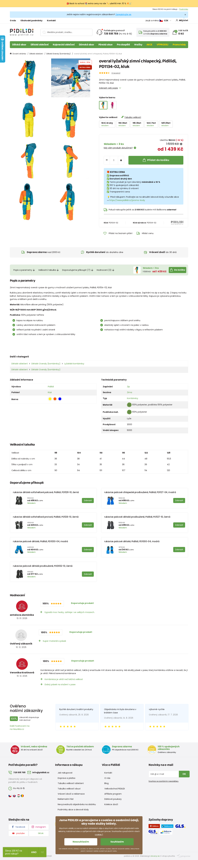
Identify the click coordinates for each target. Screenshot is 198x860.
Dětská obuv (19, 45)
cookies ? (99, 834)
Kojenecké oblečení (64, 45)
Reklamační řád (65, 799)
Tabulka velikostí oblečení (71, 783)
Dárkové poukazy (113, 799)
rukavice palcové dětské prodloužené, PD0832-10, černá (42, 565)
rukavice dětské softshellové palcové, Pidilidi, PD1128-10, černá (46, 492)
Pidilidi (51, 386)
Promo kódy (179, 45)
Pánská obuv (105, 45)
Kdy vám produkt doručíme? (118, 147)
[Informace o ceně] (181, 144)
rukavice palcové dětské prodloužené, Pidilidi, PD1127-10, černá (137, 516)
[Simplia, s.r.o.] (183, 856)
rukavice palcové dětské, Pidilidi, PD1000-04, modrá (131, 541)
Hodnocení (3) (104, 270)
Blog (106, 783)
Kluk (50, 392)
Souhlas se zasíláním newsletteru (163, 781)
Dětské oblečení (40, 45)
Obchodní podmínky (31, 20)
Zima (129, 392)
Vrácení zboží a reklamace (71, 793)
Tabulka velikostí (132, 117)
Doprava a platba (66, 778)
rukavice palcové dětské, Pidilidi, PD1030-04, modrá (40, 541)
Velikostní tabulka (47, 270)
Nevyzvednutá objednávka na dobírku (77, 804)
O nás (13, 20)
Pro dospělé (123, 45)
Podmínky (183, 9)
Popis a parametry (22, 270)
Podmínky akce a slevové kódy (73, 809)
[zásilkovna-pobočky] (155, 826)
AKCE (149, 45)
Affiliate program (113, 793)
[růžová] (112, 105)
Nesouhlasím (81, 841)
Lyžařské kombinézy (74, 363)
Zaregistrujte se (123, 14)
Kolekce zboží (111, 804)
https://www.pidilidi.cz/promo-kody (127, 200)
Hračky (138, 45)
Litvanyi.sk (155, 856)
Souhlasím (117, 841)
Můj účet (183, 20)
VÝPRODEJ (162, 45)
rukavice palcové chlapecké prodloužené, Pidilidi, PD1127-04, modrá (140, 492)
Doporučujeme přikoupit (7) (76, 270)
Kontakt (51, 20)
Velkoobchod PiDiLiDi (114, 788)
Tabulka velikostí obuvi (69, 788)
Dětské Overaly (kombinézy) (58, 53)
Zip (128, 386)
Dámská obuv (86, 45)
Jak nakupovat (65, 772)
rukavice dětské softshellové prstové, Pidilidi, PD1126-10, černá (46, 516)
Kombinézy (132, 398)
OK (184, 774)
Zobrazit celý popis (108, 88)
